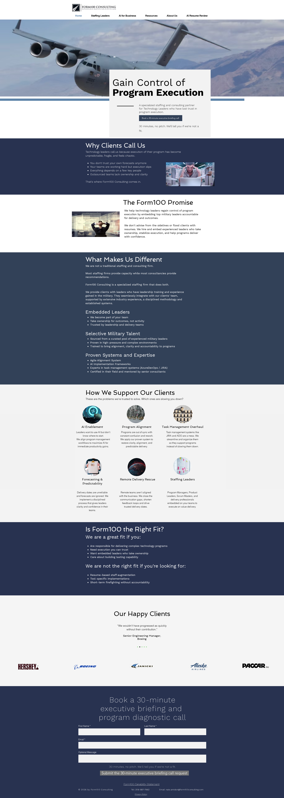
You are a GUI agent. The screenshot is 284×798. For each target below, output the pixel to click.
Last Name (149, 726)
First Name (83, 726)
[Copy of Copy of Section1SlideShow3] (146, 646)
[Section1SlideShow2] (139, 646)
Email (81, 739)
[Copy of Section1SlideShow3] (144, 646)
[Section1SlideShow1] (137, 646)
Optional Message (87, 752)
